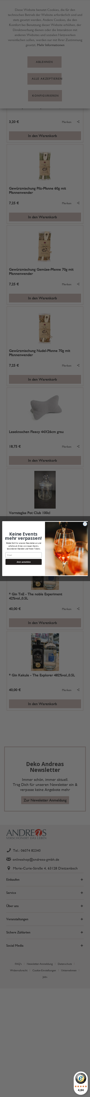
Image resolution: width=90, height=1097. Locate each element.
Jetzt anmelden (24, 562)
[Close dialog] (85, 524)
